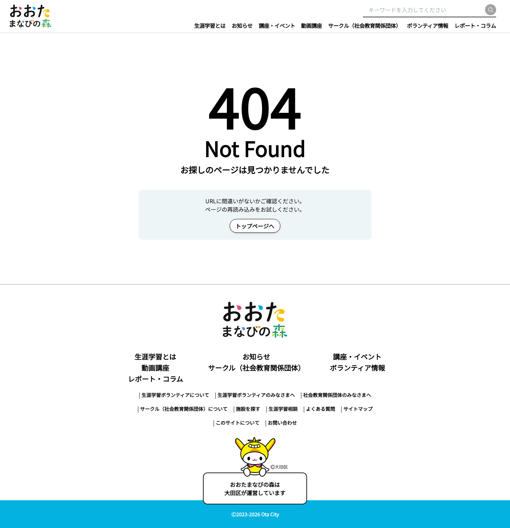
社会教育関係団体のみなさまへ (337, 394)
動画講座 (311, 25)
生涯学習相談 (283, 408)
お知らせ (242, 25)
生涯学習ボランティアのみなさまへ (256, 394)
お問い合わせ (282, 422)
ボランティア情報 (427, 25)
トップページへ (255, 226)
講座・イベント (277, 25)
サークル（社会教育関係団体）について (184, 408)
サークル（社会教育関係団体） (364, 25)
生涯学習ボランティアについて (175, 394)
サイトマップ (358, 408)
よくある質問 (320, 408)
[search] (490, 9)
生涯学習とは (210, 25)
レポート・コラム (475, 25)
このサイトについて (238, 422)
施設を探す (248, 408)
